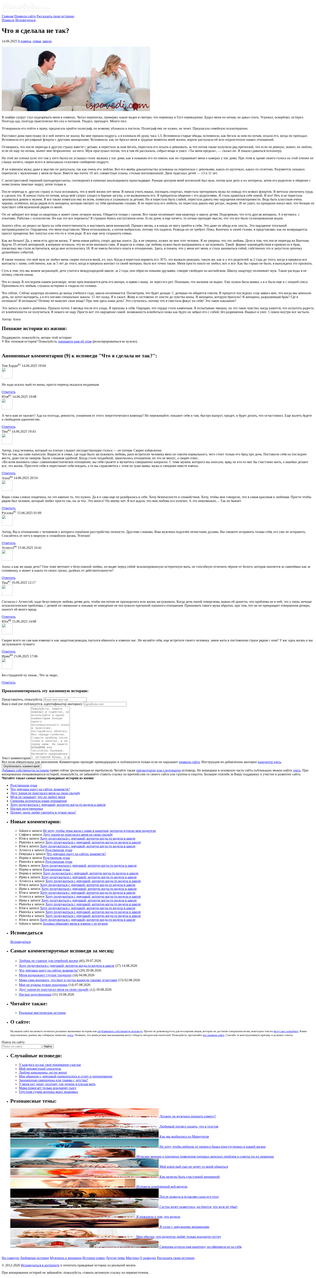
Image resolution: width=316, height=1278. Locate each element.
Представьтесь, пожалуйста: (23, 699)
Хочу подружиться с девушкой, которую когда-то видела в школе (58, 805)
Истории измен (93, 1258)
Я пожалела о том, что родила (157, 1216)
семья (37, 41)
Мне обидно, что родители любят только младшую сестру (178, 1236)
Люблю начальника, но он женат (43, 1072)
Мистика (132, 1258)
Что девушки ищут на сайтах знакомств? (40, 789)
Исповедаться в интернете (40, 1265)
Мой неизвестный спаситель (40, 1068)
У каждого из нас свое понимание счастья (50, 1065)
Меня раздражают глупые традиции (45, 975)
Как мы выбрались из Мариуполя (184, 1136)
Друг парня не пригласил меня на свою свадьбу (45, 793)
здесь (297, 770)
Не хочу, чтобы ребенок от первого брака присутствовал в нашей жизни (212, 1146)
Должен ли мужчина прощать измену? (187, 1116)
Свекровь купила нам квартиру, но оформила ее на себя (200, 1247)
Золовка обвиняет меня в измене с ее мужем (75, 923)
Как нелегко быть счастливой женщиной (189, 1177)
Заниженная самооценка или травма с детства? (53, 1080)
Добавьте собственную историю (25, 770)
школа (47, 41)
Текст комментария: (16, 758)
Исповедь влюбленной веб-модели (161, 1186)
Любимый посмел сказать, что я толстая (188, 1126)
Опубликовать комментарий (21, 766)
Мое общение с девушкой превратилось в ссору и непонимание (65, 1076)
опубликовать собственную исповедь (120, 1031)
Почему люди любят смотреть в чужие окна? (43, 812)
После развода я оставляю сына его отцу (189, 1196)
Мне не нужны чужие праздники (43, 985)
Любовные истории (34, 1258)
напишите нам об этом (75, 341)
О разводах (148, 1258)
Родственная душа (23, 785)
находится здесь (269, 762)
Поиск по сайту (13, 1042)
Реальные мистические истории (42, 1013)
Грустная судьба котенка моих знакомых (48, 1092)
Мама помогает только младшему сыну (47, 1088)
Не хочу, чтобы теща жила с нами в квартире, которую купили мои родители (99, 831)
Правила (8, 20)
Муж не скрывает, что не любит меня (37, 797)
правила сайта (189, 762)
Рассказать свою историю (55, 16)
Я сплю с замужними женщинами (184, 1227)
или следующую (169, 770)
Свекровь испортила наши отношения (38, 801)
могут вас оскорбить (286, 1031)
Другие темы (115, 1258)
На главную (10, 1258)
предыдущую (146, 770)
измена (26, 41)
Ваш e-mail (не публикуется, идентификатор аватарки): (42, 704)
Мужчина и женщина (65, 1258)
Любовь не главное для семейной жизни (48, 961)
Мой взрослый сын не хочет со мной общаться (193, 1166)
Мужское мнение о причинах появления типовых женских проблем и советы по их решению (204, 1156)
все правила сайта (213, 1035)
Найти (48, 1046)
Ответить (8, 392)
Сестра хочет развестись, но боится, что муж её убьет (198, 1207)
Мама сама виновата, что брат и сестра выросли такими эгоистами (68, 980)
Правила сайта (25, 16)
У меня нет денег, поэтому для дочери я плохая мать (57, 1084)
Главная (7, 16)
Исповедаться (25, 20)
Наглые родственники (26, 808)
